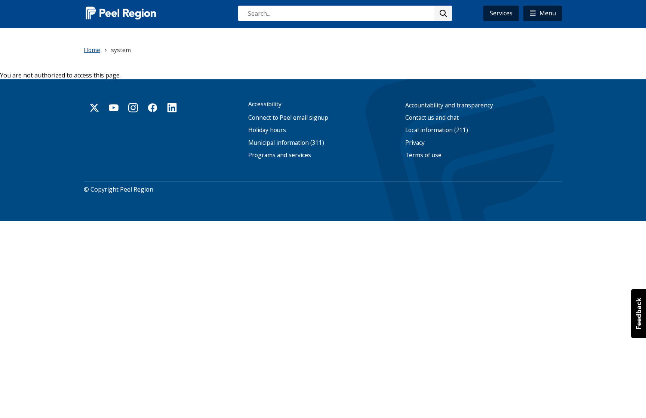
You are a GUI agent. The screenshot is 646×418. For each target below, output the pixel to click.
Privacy (415, 143)
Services (501, 13)
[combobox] (344, 13)
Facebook (152, 107)
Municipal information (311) (286, 143)
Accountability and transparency (449, 105)
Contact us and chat (432, 118)
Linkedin (171, 107)
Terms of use (423, 155)
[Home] (121, 13)
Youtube (113, 107)
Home (92, 50)
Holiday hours (267, 130)
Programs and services (279, 155)
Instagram (133, 107)
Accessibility (265, 104)
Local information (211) (436, 130)
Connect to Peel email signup (288, 118)
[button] (542, 13)
